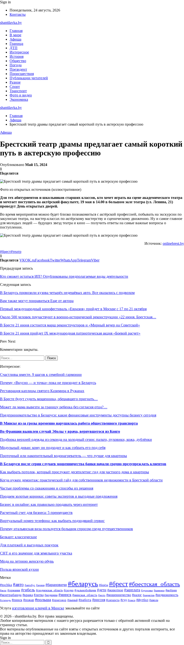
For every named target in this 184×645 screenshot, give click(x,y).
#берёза (103, 585)
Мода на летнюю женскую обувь (27, 561)
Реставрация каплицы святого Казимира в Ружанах (42, 391)
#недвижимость (166, 595)
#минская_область (84, 595)
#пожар (28, 600)
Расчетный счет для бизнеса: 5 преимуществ (36, 513)
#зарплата (132, 590)
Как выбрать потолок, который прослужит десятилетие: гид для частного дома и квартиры (74, 472)
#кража (28, 595)
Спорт (15, 87)
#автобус (30, 585)
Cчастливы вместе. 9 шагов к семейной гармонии (41, 375)
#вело (3, 590)
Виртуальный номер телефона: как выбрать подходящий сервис (52, 521)
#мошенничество (118, 595)
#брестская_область (154, 584)
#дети (101, 590)
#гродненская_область (49, 590)
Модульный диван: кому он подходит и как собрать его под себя (52, 448)
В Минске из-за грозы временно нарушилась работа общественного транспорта (69, 423)
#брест (5, 252)
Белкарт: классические (18, 537)
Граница (16, 44)
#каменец (159, 590)
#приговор (59, 600)
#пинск (17, 600)
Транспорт (18, 91)
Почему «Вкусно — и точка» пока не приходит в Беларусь (48, 383)
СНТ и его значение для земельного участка (36, 553)
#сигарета (113, 600)
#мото (101, 595)
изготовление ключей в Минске (38, 608)
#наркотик (149, 595)
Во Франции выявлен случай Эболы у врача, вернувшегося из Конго (60, 431)
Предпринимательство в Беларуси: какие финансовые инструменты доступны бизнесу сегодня (78, 415)
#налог (137, 595)
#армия (40, 585)
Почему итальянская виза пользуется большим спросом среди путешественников (66, 529)
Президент (18, 69)
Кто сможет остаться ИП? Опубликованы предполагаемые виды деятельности (64, 276)
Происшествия (22, 74)
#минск (64, 594)
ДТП (13, 48)
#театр (16, 252)
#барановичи (56, 584)
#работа (85, 600)
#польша (43, 599)
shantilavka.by (11, 23)
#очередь (5, 600)
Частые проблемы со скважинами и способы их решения (46, 488)
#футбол (142, 600)
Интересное (19, 52)
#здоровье (147, 590)
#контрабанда (11, 595)
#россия (98, 600)
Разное (15, 82)
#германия (13, 590)
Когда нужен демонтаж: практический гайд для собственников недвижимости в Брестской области (81, 480)
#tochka (6, 585)
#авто (18, 584)
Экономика (19, 99)
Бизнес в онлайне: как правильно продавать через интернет (49, 504)
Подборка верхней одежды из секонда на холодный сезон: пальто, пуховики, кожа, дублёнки (76, 439)
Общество (18, 61)
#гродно (69, 590)
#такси (131, 600)
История (16, 56)
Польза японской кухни (19, 569)
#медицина (51, 595)
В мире (15, 35)
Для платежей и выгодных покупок (29, 545)
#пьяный (72, 600)
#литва (39, 595)
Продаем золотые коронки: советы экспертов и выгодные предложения (58, 496)
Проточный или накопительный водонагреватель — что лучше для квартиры (63, 456)
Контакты (18, 14)
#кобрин (171, 590)
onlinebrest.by (173, 243)
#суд (124, 600)
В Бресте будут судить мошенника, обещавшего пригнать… (49, 399)
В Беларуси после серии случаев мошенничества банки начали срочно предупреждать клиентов (83, 464)
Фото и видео (21, 95)
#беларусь (83, 583)
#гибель (28, 590)
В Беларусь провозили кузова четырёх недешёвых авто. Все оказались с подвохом (67, 293)
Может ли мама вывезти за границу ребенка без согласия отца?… (53, 407)
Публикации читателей (29, 78)
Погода (16, 65)
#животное (115, 590)
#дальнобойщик (85, 590)
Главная (16, 31)
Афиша (15, 39)
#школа (153, 600)
